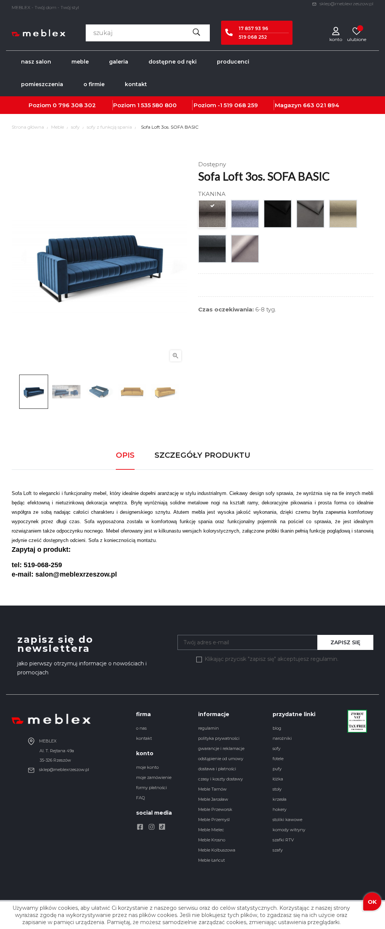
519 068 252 (253, 37)
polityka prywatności (218, 738)
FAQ (140, 797)
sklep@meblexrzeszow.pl (345, 3)
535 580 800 (159, 105)
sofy (276, 748)
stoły (277, 789)
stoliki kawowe (287, 819)
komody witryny (289, 829)
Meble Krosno (211, 839)
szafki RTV (283, 839)
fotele (278, 758)
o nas (141, 728)
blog (277, 728)
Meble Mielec (211, 829)
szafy (278, 850)
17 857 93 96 (253, 28)
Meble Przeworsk (215, 809)
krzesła (279, 799)
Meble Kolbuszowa (216, 850)
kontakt (144, 738)
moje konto (147, 767)
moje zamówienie (153, 777)
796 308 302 (77, 105)
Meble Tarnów (212, 789)
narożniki (282, 738)
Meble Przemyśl (214, 819)
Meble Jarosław (213, 799)
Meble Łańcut (211, 860)
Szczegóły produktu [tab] (202, 455)
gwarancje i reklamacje (221, 748)
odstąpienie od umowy (220, 758)
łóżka (278, 779)
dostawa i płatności (217, 768)
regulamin (208, 728)
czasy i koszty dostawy (220, 779)
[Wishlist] (356, 30)
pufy (277, 768)
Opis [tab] (125, 455)
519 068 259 (241, 105)
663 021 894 (321, 105)
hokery (279, 809)
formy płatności (151, 787)
